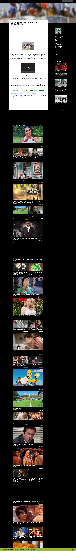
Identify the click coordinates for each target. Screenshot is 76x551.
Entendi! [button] (73, 549)
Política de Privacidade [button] (33, 549)
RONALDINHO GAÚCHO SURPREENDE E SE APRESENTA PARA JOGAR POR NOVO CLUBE (61, 104)
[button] (11, 26)
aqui (28, 95)
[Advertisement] (28, 35)
